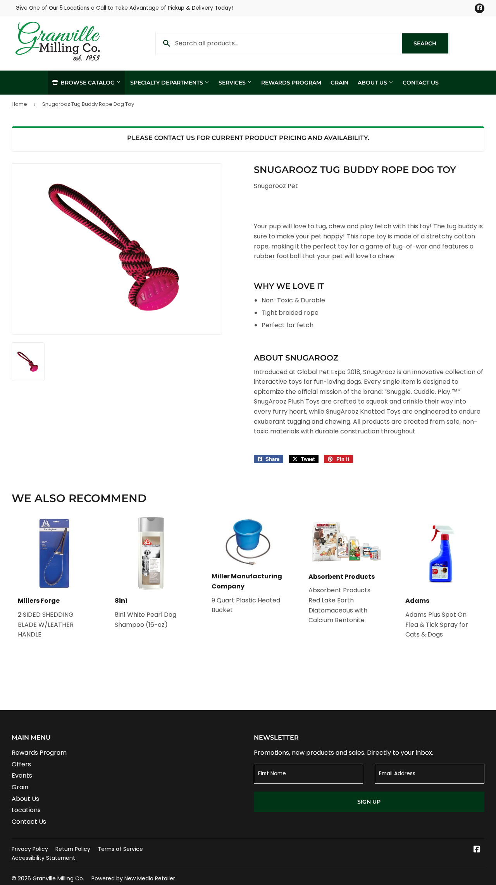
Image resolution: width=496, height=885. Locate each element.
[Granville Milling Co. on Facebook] (477, 849)
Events (22, 775)
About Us (373, 82)
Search (430, 43)
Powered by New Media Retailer (133, 878)
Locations (26, 810)
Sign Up (369, 801)
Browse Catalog (87, 82)
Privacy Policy (30, 849)
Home (19, 104)
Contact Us (421, 82)
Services (233, 82)
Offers (21, 764)
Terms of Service (120, 849)
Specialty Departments (167, 82)
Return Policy (72, 849)
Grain (339, 82)
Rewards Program (291, 82)
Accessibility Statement (43, 858)
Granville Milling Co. (58, 878)
